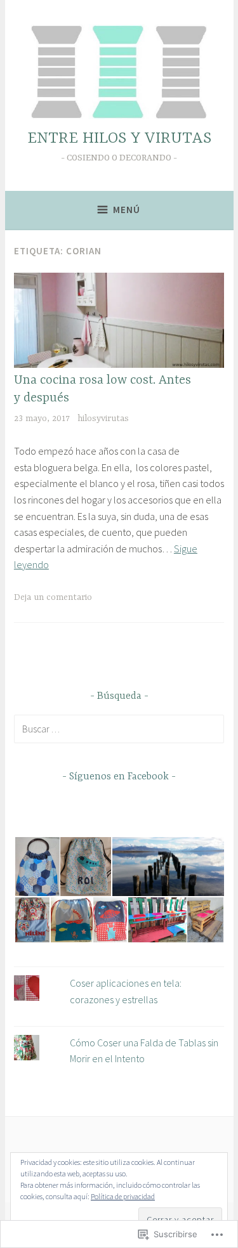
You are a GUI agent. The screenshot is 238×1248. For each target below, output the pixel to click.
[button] (36, 866)
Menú (126, 210)
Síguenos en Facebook (119, 777)
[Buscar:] (119, 728)
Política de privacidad (123, 1196)
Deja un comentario (53, 597)
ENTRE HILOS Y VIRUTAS (119, 138)
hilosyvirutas (103, 418)
